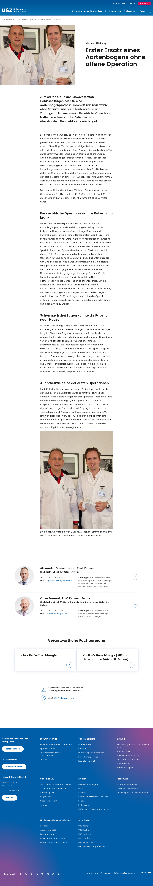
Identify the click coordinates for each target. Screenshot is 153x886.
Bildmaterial (84, 805)
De (131, 3)
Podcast (82, 801)
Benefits (82, 748)
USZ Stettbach (85, 838)
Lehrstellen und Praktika (128, 759)
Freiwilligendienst (86, 761)
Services (44, 826)
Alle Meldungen (8, 19)
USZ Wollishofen (86, 842)
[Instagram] (48, 874)
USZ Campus (84, 826)
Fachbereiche (113, 11)
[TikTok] (53, 874)
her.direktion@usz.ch (57, 613)
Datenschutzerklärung (124, 873)
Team (142, 11)
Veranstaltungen (125, 767)
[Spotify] (59, 874)
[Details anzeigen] (135, 577)
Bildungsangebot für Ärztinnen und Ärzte (133, 745)
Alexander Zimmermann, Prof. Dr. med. (68, 568)
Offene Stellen (85, 744)
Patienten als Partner (127, 784)
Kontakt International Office (53, 842)
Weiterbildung (123, 763)
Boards (43, 759)
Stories (81, 792)
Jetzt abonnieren (14, 766)
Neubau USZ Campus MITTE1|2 (92, 846)
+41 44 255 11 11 (120, 3)
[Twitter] (26, 874)
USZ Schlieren (84, 834)
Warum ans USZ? (48, 830)
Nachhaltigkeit (47, 792)
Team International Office (52, 838)
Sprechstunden (47, 748)
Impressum (92, 873)
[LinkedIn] (37, 874)
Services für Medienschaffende (93, 797)
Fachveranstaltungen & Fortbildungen (51, 754)
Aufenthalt (130, 11)
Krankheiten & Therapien (87, 11)
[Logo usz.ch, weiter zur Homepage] (13, 11)
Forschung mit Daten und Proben (132, 792)
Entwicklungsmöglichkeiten (91, 752)
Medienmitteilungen (88, 784)
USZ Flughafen (85, 830)
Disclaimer (106, 873)
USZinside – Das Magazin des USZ (94, 809)
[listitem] (45, 660)
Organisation (46, 797)
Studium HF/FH (124, 751)
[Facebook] (20, 874)
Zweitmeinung (47, 834)
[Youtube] (42, 874)
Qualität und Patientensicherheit (56, 784)
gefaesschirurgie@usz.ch (59, 580)
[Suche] (149, 11)
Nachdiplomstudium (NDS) (129, 755)
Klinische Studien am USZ (129, 788)
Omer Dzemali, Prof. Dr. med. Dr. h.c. (66, 598)
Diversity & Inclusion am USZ (53, 788)
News (81, 788)
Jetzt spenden (13, 749)
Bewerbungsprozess (88, 757)
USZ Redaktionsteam (64, 698)
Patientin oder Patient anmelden (56, 744)
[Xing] (31, 874)
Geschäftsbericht (48, 801)
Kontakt (10, 797)
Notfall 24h (145, 3)
